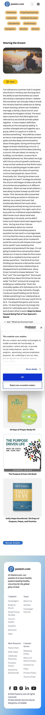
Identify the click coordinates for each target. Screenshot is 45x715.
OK (22, 377)
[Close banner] (41, 327)
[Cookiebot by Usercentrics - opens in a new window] (26, 327)
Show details (31, 369)
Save (12, 82)
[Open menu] (38, 4)
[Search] (32, 4)
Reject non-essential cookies (22, 385)
